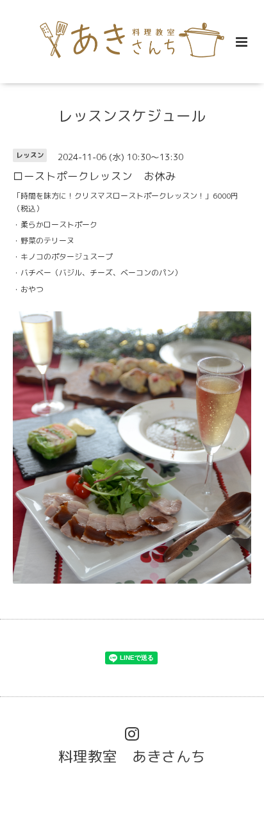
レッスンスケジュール (132, 116)
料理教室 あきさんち (132, 756)
